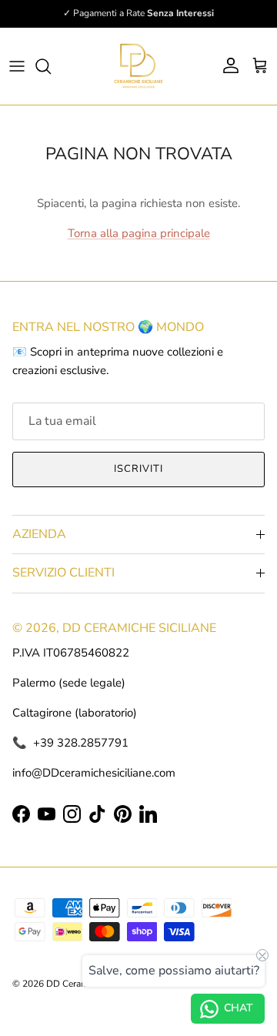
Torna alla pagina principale (139, 233)
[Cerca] (51, 66)
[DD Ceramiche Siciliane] (138, 66)
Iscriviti (138, 469)
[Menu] (17, 66)
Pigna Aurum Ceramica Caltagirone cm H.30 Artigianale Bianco (159, 1027)
